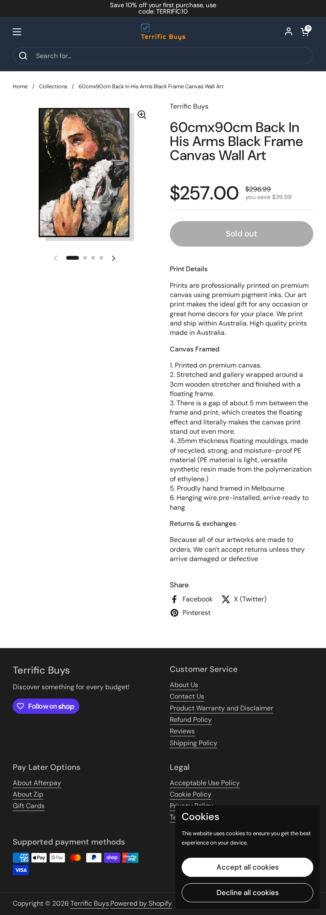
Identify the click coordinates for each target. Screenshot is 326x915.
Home (20, 86)
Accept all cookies (247, 867)
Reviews (182, 731)
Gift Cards (29, 805)
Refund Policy (191, 719)
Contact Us (187, 696)
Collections (53, 86)
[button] (304, 31)
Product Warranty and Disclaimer (221, 708)
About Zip (28, 794)
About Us (184, 684)
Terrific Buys (89, 903)
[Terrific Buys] (163, 31)
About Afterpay (37, 782)
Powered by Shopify (141, 903)
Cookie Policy (190, 794)
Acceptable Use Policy (205, 782)
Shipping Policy (193, 742)
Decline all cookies (247, 892)
